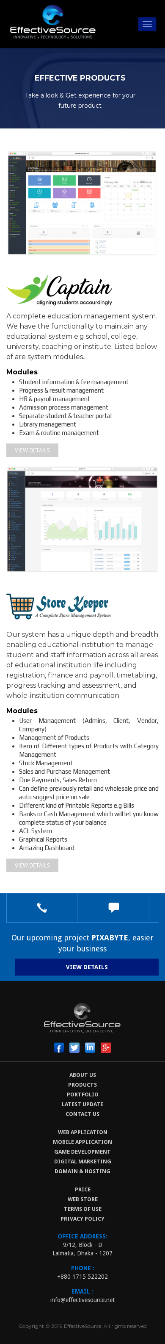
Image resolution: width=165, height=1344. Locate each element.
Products (82, 1085)
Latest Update (82, 1104)
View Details (32, 450)
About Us (82, 1075)
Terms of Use (83, 1209)
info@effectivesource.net (82, 1300)
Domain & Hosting (82, 1171)
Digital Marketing (82, 1161)
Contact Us (82, 1114)
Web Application (82, 1132)
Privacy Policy (82, 1219)
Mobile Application (82, 1142)
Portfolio (83, 1094)
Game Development (82, 1152)
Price (83, 1189)
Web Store (83, 1199)
